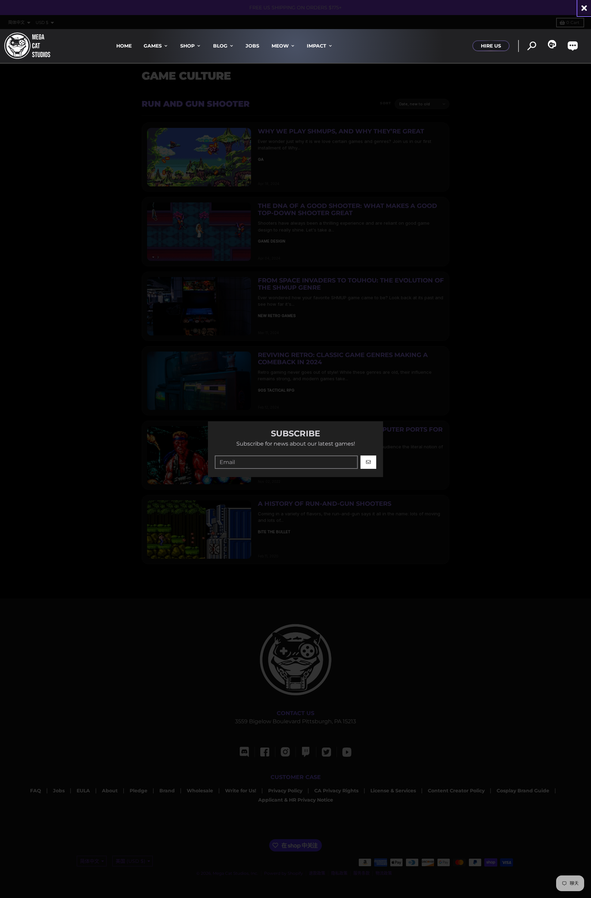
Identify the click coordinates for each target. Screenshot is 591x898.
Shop (187, 46)
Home (124, 46)
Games (153, 46)
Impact (316, 46)
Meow (280, 46)
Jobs (252, 46)
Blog (220, 46)
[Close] (584, 8)
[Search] (532, 46)
